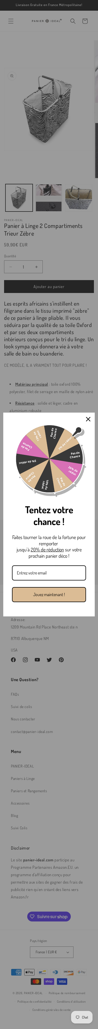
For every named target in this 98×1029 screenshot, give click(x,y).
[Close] (88, 419)
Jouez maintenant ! (49, 594)
